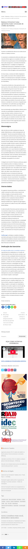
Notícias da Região (8, 471)
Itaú (6, 503)
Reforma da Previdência (7, 505)
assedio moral (5, 499)
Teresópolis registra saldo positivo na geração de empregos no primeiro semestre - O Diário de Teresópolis (12, 481)
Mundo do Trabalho (8, 448)
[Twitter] (6, 307)
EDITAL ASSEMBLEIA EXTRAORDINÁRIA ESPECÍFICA (13, 361)
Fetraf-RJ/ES (22, 501)
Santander (16, 505)
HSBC (3, 503)
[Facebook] (2, 307)
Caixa (23, 499)
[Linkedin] (9, 307)
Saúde (23, 527)
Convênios (9, 527)
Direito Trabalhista (15, 501)
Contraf (8, 501)
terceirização (22, 505)
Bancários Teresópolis (19, 28)
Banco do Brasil (12, 499)
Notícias (8, 30)
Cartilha (3, 501)
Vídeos (3, 507)
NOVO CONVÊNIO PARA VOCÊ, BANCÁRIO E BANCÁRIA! (12, 517)
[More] (15, 307)
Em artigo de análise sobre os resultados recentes (12, 250)
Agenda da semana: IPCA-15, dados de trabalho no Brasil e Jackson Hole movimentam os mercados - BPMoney (13, 453)
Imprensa (7, 16)
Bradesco (19, 499)
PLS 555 (10, 503)
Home (2, 16)
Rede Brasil (15, 503)
